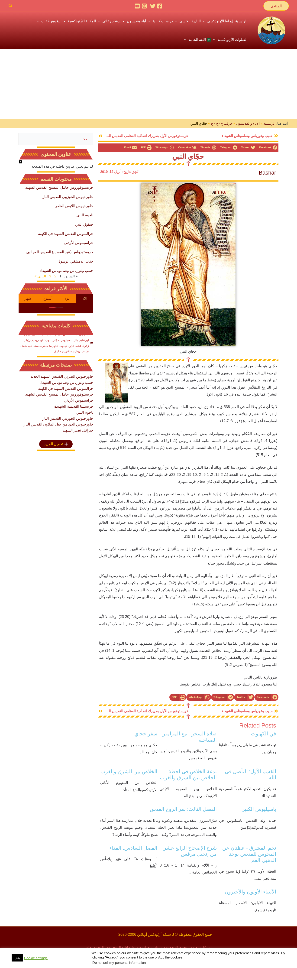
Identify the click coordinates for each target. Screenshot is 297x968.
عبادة (78, 346)
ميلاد (36, 346)
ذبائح (42, 340)
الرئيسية (269, 123)
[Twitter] (152, 6)
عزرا (71, 346)
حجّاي (56, 340)
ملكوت (44, 346)
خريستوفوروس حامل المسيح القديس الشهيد (59, 187)
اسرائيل (84, 334)
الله (45, 334)
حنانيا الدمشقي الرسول (75, 261)
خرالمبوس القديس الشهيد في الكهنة (65, 234)
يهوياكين (69, 351)
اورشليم (84, 340)
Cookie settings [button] (36, 958)
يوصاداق (59, 351)
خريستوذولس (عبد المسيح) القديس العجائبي (59, 252)
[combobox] (56, 139)
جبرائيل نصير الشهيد (78, 430)
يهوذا (78, 351)
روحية (35, 340)
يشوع (86, 351)
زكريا (86, 346)
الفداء (51, 334)
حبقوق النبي (84, 224)
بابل (76, 340)
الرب (59, 334)
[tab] (85, 298)
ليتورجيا (53, 346)
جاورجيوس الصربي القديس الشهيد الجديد (62, 376)
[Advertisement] (148, 83)
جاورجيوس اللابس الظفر (74, 206)
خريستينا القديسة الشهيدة (73, 406)
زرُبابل (27, 340)
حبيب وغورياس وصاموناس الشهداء (66, 271)
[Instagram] (144, 6)
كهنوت (63, 346)
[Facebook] (159, 6)
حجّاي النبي (188, 156)
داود (49, 340)
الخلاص (67, 334)
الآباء (75, 334)
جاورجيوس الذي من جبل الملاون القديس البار (58, 424)
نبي (30, 346)
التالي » (40, 276)
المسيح (37, 334)
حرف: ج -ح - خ (221, 123)
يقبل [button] (17, 958)
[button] (276, 6)
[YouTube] (137, 6)
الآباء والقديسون (248, 123)
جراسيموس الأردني (78, 243)
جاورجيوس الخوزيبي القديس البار (67, 197)
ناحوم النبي (84, 215)
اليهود (28, 334)
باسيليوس (66, 340)
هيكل (24, 346)
